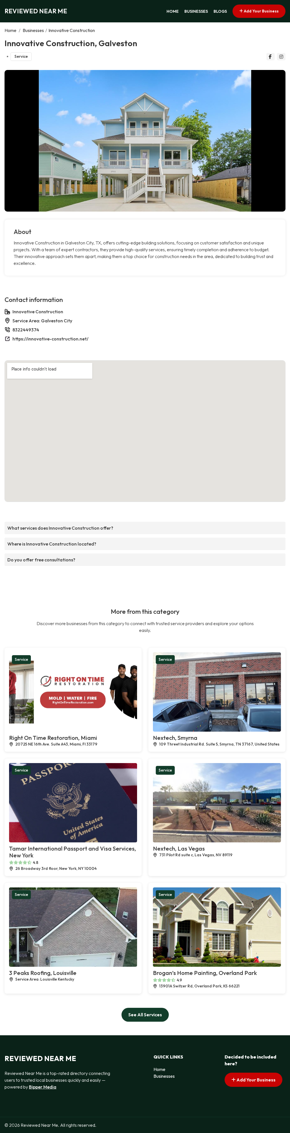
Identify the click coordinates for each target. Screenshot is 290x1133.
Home (173, 11)
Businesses (196, 11)
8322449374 (25, 330)
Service (21, 56)
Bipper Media (42, 1087)
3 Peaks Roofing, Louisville (42, 972)
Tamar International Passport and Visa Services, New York (72, 852)
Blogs (220, 11)
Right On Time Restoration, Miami (53, 737)
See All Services (145, 1014)
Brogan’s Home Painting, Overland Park (205, 972)
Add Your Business (261, 11)
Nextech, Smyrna (175, 737)
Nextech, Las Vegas (179, 848)
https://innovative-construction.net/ (50, 339)
